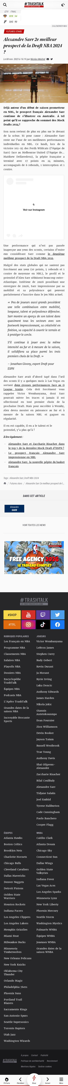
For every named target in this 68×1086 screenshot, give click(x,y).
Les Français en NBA (17, 641)
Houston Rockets (14, 904)
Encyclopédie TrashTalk (12, 681)
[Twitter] (51, 59)
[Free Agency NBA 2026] (34, 557)
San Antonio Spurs (16, 1015)
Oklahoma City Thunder (13, 972)
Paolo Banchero (46, 818)
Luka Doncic (44, 685)
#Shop (12, 615)
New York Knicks (14, 964)
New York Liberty (47, 904)
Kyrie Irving (44, 679)
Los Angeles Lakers (16, 923)
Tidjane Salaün (45, 793)
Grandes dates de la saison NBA (16, 709)
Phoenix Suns (12, 993)
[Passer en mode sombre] (63, 5)
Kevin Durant (44, 666)
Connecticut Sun (46, 856)
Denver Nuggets (14, 882)
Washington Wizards (17, 1040)
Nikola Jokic (44, 704)
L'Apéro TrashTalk (16, 701)
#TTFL (12, 624)
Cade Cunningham (48, 812)
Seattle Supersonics (16, 1022)
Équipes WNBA (45, 936)
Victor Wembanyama (49, 641)
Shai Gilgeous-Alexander (45, 766)
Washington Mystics (49, 923)
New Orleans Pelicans (17, 958)
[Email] (47, 59)
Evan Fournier (45, 720)
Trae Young (43, 752)
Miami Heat (11, 936)
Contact (34, 1055)
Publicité (44, 1055)
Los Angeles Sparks (48, 891)
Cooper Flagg (44, 824)
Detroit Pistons (13, 888)
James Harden (45, 698)
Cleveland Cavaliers (16, 869)
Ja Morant (42, 672)
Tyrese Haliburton (47, 805)
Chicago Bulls (12, 863)
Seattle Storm (45, 917)
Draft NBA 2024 (31, 478)
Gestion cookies (45, 1066)
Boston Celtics (13, 844)
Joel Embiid (43, 799)
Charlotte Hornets (15, 856)
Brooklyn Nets (13, 850)
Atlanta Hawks (13, 838)
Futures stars (16, 483)
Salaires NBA (12, 660)
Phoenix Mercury (47, 910)
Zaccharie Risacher (48, 774)
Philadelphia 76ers (15, 987)
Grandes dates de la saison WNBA (48, 950)
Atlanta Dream (45, 844)
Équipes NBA (12, 689)
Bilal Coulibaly (45, 780)
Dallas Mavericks (14, 875)
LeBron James (45, 647)
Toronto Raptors (14, 1028)
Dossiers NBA (12, 672)
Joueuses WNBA (46, 942)
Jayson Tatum (45, 739)
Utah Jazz (10, 1034)
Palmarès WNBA (46, 929)
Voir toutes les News (34, 525)
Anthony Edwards (47, 691)
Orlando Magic (13, 980)
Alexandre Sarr (16, 478)
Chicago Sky (44, 850)
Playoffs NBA (12, 666)
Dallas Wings (44, 863)
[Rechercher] (5, 5)
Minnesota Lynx (46, 898)
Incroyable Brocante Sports (17, 719)
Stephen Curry (45, 654)
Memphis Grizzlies (15, 929)
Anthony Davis (45, 758)
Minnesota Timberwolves (12, 950)
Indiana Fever (45, 879)
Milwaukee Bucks (14, 942)
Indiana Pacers (13, 910)
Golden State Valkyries (44, 871)
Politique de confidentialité (32, 1060)
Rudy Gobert (44, 660)
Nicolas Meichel (38, 59)
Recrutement (52, 1060)
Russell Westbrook (47, 745)
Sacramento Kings (15, 1009)
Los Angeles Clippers (17, 917)
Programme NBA (14, 647)
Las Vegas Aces (45, 885)
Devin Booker (45, 733)
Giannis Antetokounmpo (46, 712)
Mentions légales (28, 1066)
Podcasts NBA (12, 695)
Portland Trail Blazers (13, 1001)
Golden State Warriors (12, 896)
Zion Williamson (46, 726)
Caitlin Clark (44, 838)
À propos (24, 1055)
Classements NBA (15, 654)
